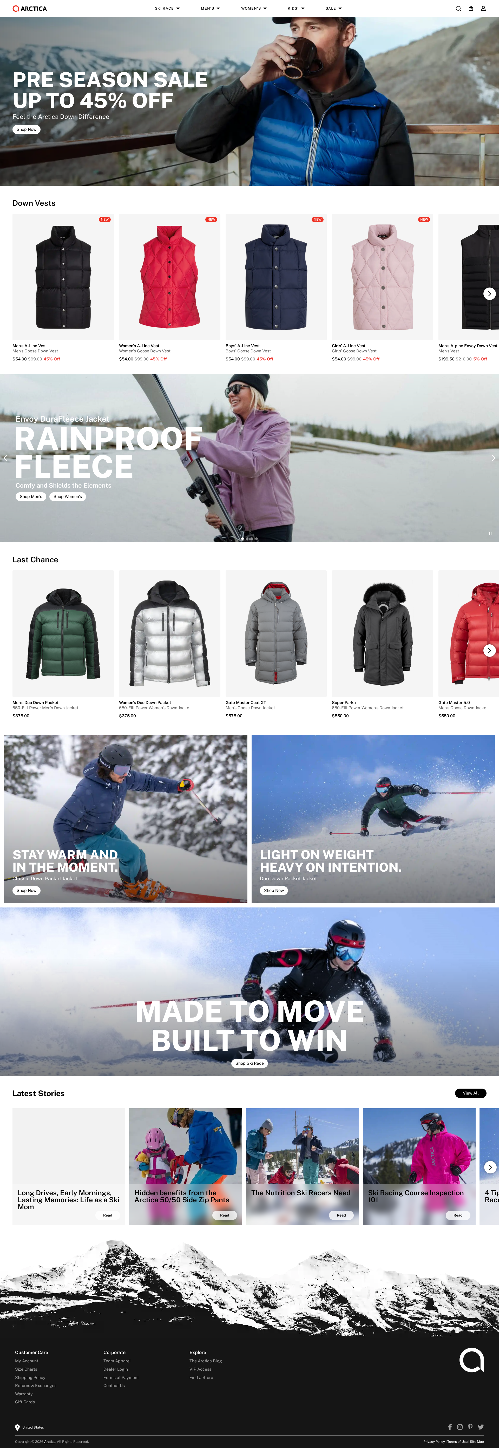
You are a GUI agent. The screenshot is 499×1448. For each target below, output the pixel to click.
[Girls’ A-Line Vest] (382, 359)
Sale (331, 8)
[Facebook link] (450, 1427)
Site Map (477, 1442)
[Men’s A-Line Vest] (63, 359)
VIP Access (200, 1369)
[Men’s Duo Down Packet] (63, 633)
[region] (249, 458)
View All (471, 1093)
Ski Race (164, 8)
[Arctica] (29, 8)
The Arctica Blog (205, 1360)
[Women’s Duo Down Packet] (169, 633)
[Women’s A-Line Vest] (169, 359)
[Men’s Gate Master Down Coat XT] (276, 633)
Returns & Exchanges (35, 1385)
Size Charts (26, 1369)
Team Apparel (117, 1360)
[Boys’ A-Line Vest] (276, 359)
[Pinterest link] (470, 1427)
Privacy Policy (434, 1442)
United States (33, 1427)
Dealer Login (115, 1369)
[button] (489, 294)
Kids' (293, 8)
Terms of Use (457, 1442)
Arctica (49, 1442)
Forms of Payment (121, 1377)
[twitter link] (481, 1427)
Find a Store (201, 1377)
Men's (207, 8)
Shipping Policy (30, 1377)
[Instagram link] (460, 1427)
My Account (26, 1360)
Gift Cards (25, 1401)
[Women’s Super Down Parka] (382, 633)
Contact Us (114, 1385)
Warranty (24, 1393)
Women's (251, 8)
